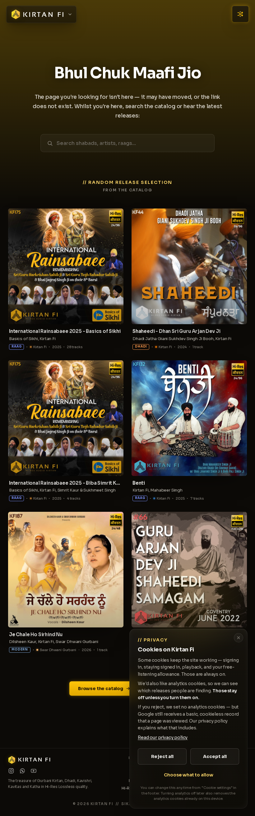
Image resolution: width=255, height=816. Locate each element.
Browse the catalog (100, 688)
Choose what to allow (188, 775)
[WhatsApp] (22, 771)
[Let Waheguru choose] (240, 14)
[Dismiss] (238, 637)
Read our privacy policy (163, 737)
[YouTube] (33, 771)
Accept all (215, 756)
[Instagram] (11, 771)
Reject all (162, 756)
